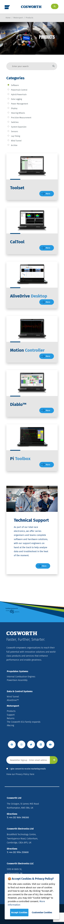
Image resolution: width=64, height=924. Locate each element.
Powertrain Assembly (17, 680)
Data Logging (16, 99)
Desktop (28, 296)
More (48, 194)
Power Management (19, 104)
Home (8, 18)
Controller (27, 350)
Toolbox (20, 458)
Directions (12, 814)
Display (14, 108)
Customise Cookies (42, 912)
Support (11, 715)
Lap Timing (15, 136)
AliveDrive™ (13, 700)
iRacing (10, 725)
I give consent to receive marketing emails (28, 769)
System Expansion (18, 127)
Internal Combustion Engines (21, 676)
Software (15, 85)
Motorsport (18, 18)
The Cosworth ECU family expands (23, 722)
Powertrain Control (19, 90)
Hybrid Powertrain (19, 94)
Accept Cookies (19, 912)
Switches (15, 122)
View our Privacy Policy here (20, 774)
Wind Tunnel (16, 141)
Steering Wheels (18, 113)
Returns (10, 718)
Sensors (14, 131)
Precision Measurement (21, 118)
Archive (14, 145)
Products (29, 18)
